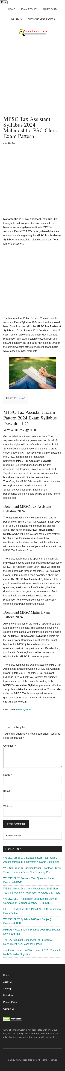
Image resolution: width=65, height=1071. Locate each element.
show (21, 398)
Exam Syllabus (23, 709)
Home (6, 975)
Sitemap (7, 988)
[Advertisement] (32, 82)
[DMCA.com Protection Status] (12, 1020)
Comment (9, 745)
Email (7, 790)
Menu (3, 2)
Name (7, 774)
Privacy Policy (10, 1002)
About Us (7, 982)
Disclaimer (8, 995)
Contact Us (8, 1009)
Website (7, 806)
